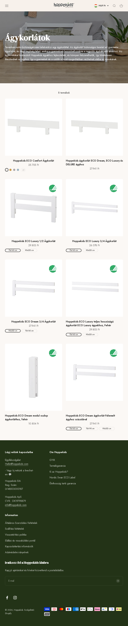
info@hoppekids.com (16, 505)
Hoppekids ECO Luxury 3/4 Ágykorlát (94, 241)
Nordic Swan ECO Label (62, 477)
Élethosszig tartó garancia (62, 483)
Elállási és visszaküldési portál (20, 540)
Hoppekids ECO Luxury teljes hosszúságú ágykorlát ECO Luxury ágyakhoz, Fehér (90, 323)
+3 (23, 170)
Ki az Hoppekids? (58, 472)
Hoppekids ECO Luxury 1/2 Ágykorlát (34, 241)
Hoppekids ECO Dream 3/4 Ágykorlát (33, 321)
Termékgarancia (57, 466)
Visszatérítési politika (15, 534)
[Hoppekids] (64, 6)
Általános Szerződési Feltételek (21, 523)
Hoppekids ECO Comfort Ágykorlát (33, 160)
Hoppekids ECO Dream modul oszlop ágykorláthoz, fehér (26, 417)
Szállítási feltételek (14, 529)
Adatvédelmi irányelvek (16, 552)
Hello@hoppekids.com (16, 464)
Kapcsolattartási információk (19, 546)
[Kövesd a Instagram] (15, 598)
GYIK (52, 460)
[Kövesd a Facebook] (7, 598)
